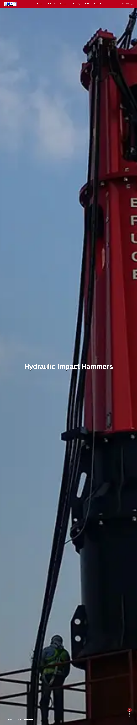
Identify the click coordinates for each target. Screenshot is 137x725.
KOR (127, 4)
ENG (123, 4)
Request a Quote (129, 713)
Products (17, 719)
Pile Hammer (29, 719)
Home (9, 719)
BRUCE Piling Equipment (10, 4)
